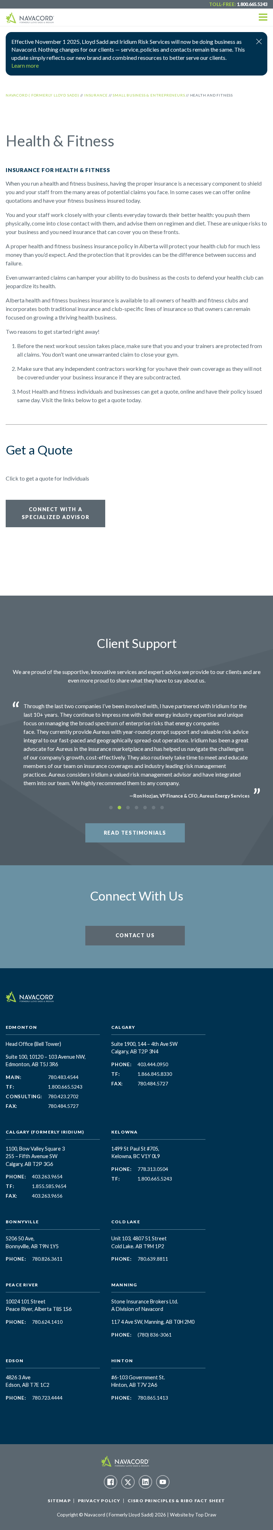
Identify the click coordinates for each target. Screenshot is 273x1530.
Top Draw (205, 1515)
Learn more (25, 65)
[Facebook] (110, 1482)
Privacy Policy (99, 1500)
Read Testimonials (135, 833)
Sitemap (59, 1500)
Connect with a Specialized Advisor (55, 513)
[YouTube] (163, 1482)
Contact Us (135, 935)
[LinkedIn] (145, 1482)
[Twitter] (128, 1482)
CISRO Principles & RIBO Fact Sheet (176, 1500)
